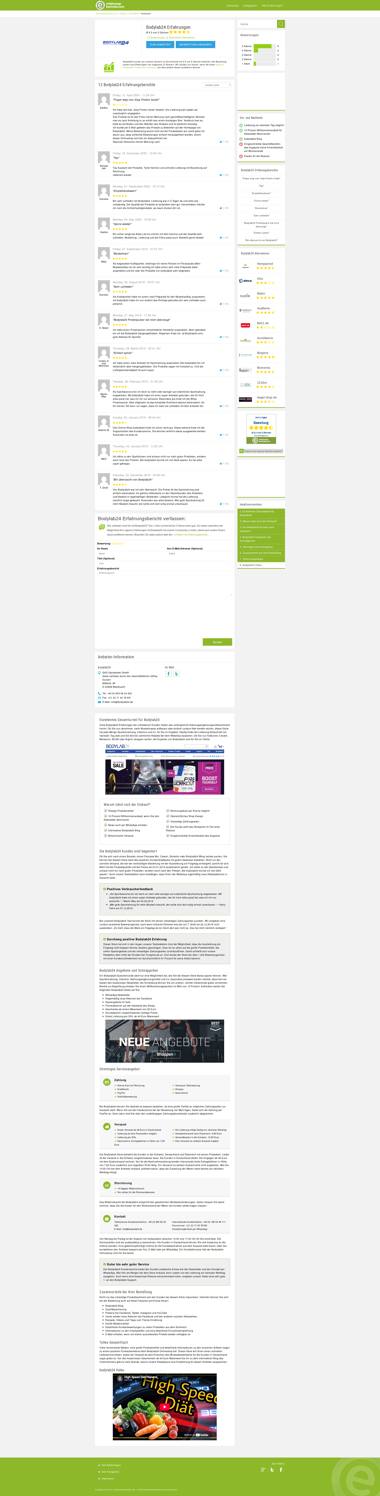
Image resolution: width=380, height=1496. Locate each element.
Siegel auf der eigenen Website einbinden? (263, 451)
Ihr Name (102, 548)
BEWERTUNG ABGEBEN (195, 44)
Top (261, 186)
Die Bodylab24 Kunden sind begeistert (257, 529)
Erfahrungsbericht (108, 568)
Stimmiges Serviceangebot (258, 547)
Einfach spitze (261, 233)
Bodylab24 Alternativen (182, 37)
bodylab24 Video (252, 565)
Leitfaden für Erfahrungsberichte (191, 534)
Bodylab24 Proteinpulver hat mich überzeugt (261, 225)
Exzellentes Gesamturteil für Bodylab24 (257, 513)
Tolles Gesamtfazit (253, 559)
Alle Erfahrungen (272, 5)
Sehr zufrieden (261, 215)
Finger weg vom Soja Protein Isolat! (261, 178)
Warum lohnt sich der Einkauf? (260, 521)
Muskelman (261, 208)
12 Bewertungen (156, 37)
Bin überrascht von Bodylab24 (261, 240)
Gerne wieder (261, 200)
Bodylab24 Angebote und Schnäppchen (255, 539)
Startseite (233, 5)
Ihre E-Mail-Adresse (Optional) (185, 548)
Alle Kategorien (110, 1472)
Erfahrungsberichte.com (124, 1490)
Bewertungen (249, 35)
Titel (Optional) (106, 558)
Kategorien (250, 5)
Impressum (108, 1478)
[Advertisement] (164, 617)
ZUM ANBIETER (160, 44)
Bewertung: (104, 543)
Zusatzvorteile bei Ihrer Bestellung (262, 553)
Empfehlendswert (261, 193)
